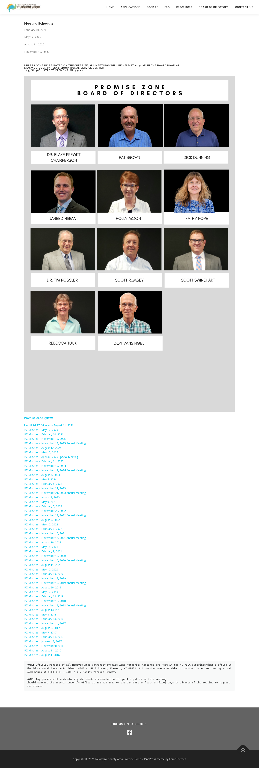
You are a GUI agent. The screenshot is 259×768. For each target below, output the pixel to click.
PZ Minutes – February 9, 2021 (43, 551)
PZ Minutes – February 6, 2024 (43, 484)
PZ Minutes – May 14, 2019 (41, 592)
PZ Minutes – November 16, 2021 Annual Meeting (55, 538)
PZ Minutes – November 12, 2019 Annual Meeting (55, 583)
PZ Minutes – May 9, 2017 (40, 632)
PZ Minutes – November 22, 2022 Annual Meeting (55, 515)
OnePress (150, 759)
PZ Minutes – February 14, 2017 (44, 637)
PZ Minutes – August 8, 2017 (42, 628)
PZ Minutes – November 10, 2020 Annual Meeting (55, 560)
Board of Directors (214, 7)
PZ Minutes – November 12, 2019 (45, 578)
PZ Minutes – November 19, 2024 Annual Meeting (55, 470)
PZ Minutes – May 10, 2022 (41, 524)
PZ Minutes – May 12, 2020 (41, 569)
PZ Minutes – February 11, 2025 (44, 461)
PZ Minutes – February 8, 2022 (43, 529)
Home (110, 7)
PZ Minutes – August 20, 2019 (42, 587)
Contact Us (244, 7)
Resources (184, 7)
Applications (130, 7)
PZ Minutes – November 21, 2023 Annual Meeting (55, 493)
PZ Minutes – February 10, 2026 (44, 434)
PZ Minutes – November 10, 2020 (45, 556)
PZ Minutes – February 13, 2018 (44, 619)
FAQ (167, 7)
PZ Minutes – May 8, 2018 (40, 614)
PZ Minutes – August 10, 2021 (42, 542)
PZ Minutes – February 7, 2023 (43, 506)
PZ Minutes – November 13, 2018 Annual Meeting (55, 605)
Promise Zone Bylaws (38, 418)
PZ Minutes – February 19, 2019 (44, 596)
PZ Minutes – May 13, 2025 (41, 452)
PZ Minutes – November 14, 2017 (45, 623)
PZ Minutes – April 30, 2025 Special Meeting (51, 457)
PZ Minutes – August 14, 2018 (42, 610)
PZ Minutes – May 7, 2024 (40, 479)
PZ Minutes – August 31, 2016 (42, 650)
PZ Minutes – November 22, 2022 (45, 511)
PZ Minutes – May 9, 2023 (40, 502)
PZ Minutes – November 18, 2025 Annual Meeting (55, 443)
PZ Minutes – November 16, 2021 (45, 533)
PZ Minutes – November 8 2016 (44, 646)
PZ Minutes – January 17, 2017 (43, 641)
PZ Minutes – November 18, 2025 (45, 438)
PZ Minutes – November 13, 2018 (45, 601)
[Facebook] (129, 732)
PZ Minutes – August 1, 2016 (42, 655)
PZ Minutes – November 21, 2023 (45, 488)
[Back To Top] (243, 750)
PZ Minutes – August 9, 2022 (42, 520)
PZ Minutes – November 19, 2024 (45, 466)
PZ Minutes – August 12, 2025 (42, 448)
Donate (152, 7)
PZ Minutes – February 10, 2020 (44, 574)
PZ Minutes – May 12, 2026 (41, 430)
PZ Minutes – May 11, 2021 (41, 547)
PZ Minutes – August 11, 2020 (42, 565)
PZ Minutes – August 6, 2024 (42, 475)
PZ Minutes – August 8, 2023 (42, 497)
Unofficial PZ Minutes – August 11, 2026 (49, 425)
